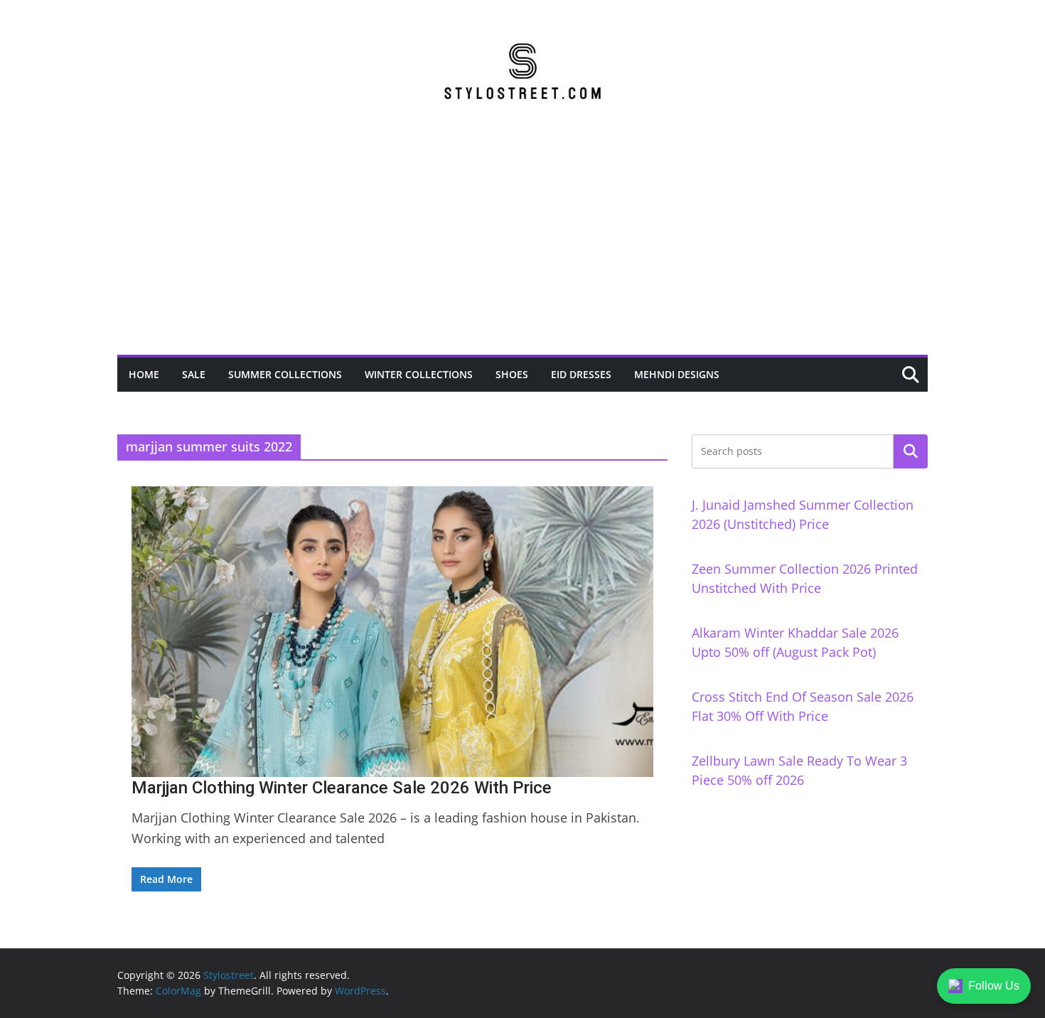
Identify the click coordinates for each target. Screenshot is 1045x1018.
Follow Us (993, 986)
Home (144, 374)
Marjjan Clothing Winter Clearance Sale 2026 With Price (342, 788)
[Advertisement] (522, 248)
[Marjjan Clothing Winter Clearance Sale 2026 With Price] (392, 631)
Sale (193, 374)
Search (911, 451)
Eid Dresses (581, 374)
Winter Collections (419, 374)
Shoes (511, 374)
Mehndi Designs (676, 374)
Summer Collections (285, 374)
